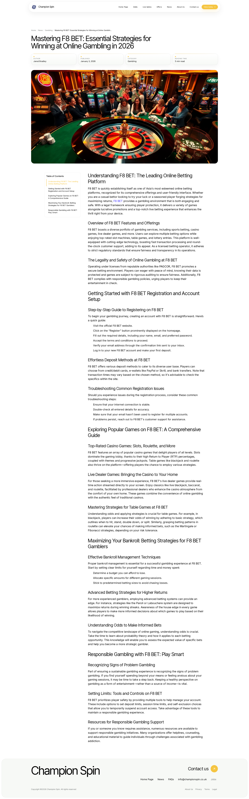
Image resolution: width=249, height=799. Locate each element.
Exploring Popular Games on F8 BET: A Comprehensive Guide (63, 197)
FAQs (171, 779)
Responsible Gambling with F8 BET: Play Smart (62, 211)
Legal (214, 789)
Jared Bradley (39, 61)
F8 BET (118, 201)
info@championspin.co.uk (192, 779)
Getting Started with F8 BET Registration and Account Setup (61, 190)
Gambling (49, 30)
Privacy (198, 789)
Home (33, 30)
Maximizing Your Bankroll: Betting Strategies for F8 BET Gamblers (62, 204)
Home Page (146, 779)
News (40, 30)
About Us (189, 789)
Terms (207, 789)
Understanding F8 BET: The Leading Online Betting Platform (63, 182)
